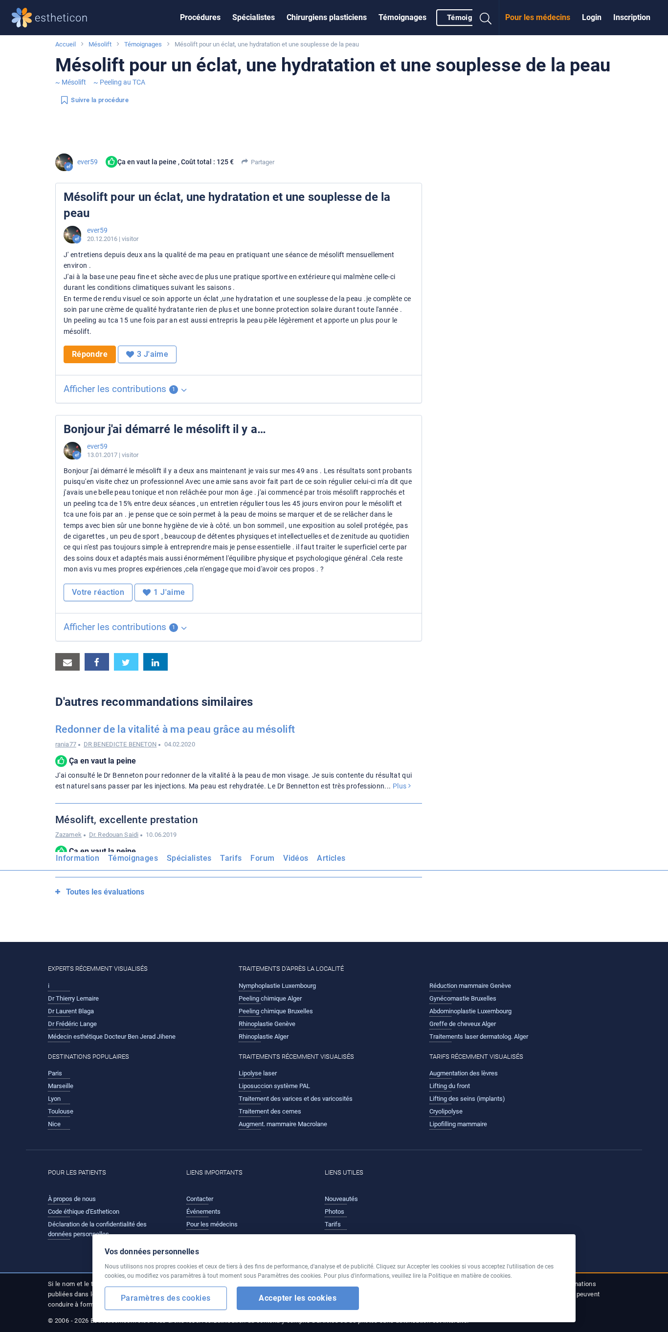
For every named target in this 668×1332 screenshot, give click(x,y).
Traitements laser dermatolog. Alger (478, 1036)
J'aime (152, 354)
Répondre (90, 354)
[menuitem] (200, 17)
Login (591, 17)
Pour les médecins (537, 17)
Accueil (65, 44)
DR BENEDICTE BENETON (120, 744)
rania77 (65, 744)
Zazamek (68, 834)
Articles (331, 858)
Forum (262, 858)
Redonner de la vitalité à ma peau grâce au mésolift (175, 729)
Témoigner (465, 17)
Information (77, 858)
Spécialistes (253, 17)
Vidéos (295, 858)
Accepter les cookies (297, 1298)
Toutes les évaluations (105, 891)
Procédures (200, 17)
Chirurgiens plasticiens (327, 17)
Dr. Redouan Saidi (113, 834)
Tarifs (231, 858)
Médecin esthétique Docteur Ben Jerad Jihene (112, 1036)
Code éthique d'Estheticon (83, 1211)
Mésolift (100, 44)
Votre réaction (98, 592)
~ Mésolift (70, 82)
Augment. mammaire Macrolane (283, 1124)
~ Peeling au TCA (119, 82)
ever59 (87, 162)
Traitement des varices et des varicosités (296, 1098)
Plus (400, 786)
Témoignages (402, 17)
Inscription (631, 17)
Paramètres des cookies (165, 1298)
